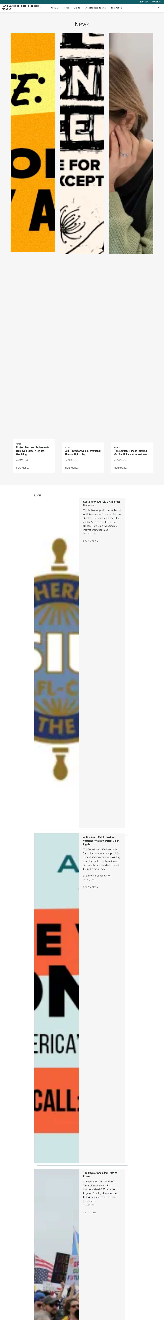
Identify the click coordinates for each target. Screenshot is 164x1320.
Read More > (90, 541)
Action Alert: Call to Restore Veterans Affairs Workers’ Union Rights (101, 841)
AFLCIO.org (143, 2)
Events (77, 8)
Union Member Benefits (95, 8)
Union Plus (156, 2)
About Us (55, 8)
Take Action (116, 8)
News (66, 8)
